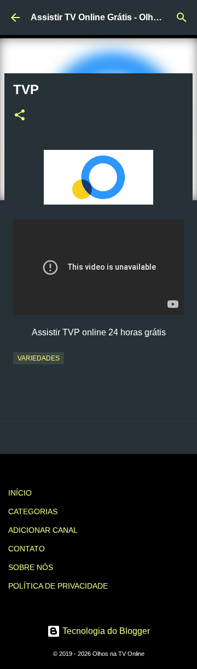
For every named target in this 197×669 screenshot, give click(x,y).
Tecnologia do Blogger (105, 631)
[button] (19, 116)
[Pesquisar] (181, 17)
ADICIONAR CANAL (43, 530)
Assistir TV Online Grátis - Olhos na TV (110, 17)
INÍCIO (20, 492)
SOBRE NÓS (30, 567)
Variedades (39, 358)
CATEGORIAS (32, 511)
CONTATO (26, 548)
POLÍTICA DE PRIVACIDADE (58, 585)
